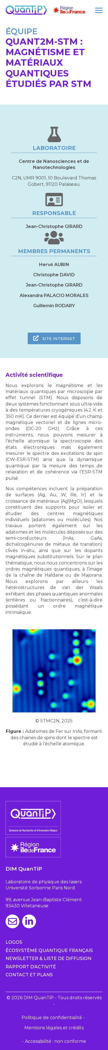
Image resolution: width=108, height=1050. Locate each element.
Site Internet (58, 338)
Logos (14, 942)
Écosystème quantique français (49, 950)
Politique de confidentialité (52, 1017)
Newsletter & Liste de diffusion (48, 958)
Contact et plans (29, 974)
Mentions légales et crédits (54, 1027)
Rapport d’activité (31, 966)
